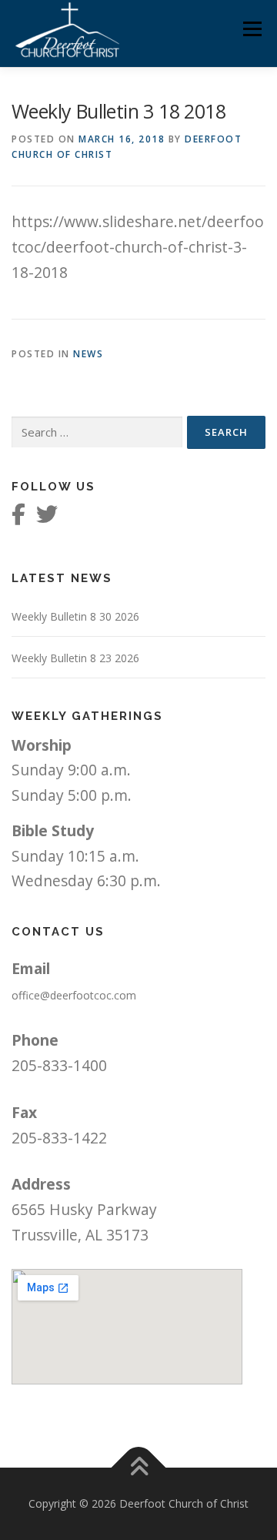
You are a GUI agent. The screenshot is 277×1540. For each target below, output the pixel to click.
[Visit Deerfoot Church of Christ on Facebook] (18, 518)
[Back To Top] (139, 1468)
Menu (252, 28)
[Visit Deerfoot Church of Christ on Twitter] (47, 518)
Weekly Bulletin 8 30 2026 (75, 616)
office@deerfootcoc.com (74, 995)
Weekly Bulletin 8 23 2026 (75, 658)
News (88, 353)
